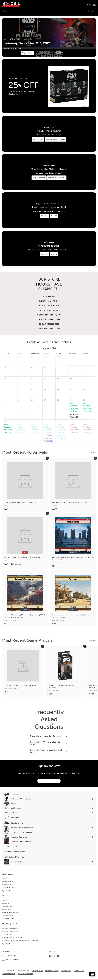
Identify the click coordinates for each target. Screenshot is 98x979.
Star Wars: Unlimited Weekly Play (49, 438)
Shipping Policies (51, 971)
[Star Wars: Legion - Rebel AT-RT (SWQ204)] (23, 670)
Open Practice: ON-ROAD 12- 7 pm (8, 428)
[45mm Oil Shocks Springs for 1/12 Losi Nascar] (25, 485)
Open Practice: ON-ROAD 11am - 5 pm (88, 407)
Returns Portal (6, 909)
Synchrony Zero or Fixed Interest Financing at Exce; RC (20, 941)
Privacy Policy (37, 971)
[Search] (93, 11)
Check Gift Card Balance (10, 931)
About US (5, 900)
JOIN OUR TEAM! (8, 919)
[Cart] (88, 4)
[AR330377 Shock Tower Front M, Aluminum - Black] (25, 540)
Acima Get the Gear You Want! (12, 937)
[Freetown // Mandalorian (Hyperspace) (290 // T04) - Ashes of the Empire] (73, 598)
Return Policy (66, 971)
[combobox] (49, 11)
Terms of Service (7, 881)
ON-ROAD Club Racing (62, 437)
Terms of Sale (79, 971)
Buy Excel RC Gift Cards (10, 928)
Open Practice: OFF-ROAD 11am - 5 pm (88, 428)
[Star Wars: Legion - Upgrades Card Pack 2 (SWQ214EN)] (65, 671)
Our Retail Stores (7, 916)
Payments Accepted (8, 888)
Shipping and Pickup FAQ (10, 912)
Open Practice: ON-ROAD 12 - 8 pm (74, 407)
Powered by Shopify (25, 974)
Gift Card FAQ (6, 934)
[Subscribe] (59, 781)
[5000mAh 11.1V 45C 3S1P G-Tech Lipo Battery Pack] (73, 485)
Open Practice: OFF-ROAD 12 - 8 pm (74, 428)
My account (6, 891)
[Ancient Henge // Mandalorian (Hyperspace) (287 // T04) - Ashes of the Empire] (73, 541)
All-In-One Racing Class (75, 415)
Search (4, 878)
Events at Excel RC (8, 906)
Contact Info (6, 903)
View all (93, 452)
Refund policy (6, 884)
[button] (89, 11)
